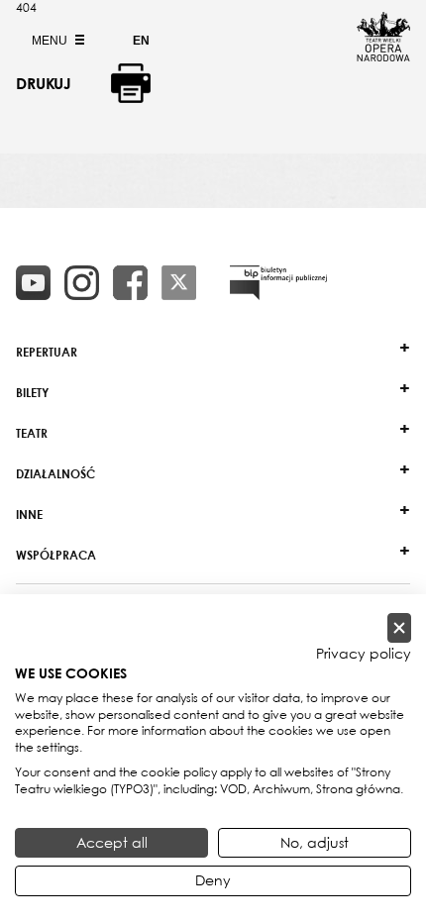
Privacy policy (363, 654)
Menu (51, 41)
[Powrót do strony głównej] (383, 55)
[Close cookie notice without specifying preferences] (399, 628)
